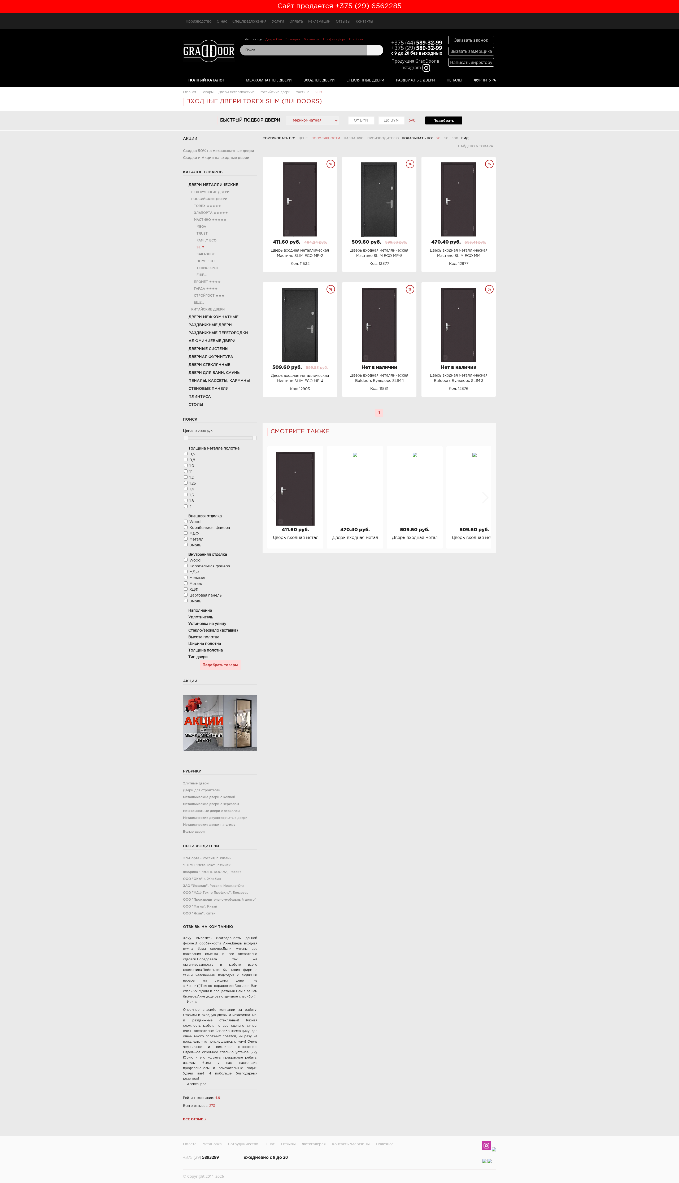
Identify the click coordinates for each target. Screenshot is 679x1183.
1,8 (191, 501)
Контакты (364, 21)
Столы (196, 404)
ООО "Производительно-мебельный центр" (219, 899)
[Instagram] (486, 1146)
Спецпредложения (249, 21)
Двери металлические (213, 185)
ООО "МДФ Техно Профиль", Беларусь (215, 892)
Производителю (383, 138)
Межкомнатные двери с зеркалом (211, 811)
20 (438, 138)
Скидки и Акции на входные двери (216, 157)
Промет (201, 281)
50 (446, 138)
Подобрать (443, 120)
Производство (198, 21)
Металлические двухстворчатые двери (215, 818)
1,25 (192, 483)
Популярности (325, 138)
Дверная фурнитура (211, 357)
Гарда (199, 288)
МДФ (194, 533)
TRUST (202, 233)
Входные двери (319, 80)
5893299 (201, 1157)
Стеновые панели (209, 388)
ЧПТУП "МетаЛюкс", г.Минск (206, 865)
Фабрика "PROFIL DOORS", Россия (212, 872)
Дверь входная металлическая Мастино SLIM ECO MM (355, 538)
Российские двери (209, 199)
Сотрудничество (243, 1143)
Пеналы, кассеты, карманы (219, 380)
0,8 (192, 460)
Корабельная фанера (209, 527)
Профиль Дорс (334, 39)
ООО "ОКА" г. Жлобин (202, 879)
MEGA (201, 226)
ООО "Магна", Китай (200, 906)
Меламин (198, 578)
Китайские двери (208, 309)
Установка (212, 1143)
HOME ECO (206, 261)
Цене (303, 138)
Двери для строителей (201, 790)
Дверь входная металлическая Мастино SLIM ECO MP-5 (414, 538)
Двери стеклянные (209, 364)
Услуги (278, 21)
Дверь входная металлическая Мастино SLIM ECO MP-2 (295, 538)
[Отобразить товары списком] (482, 138)
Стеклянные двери (365, 80)
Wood (195, 522)
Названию (354, 138)
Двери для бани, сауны (215, 372)
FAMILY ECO (206, 240)
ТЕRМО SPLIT (208, 268)
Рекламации (319, 21)
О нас (222, 21)
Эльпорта (292, 39)
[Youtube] (494, 1149)
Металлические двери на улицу (209, 824)
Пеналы (454, 80)
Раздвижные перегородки (218, 333)
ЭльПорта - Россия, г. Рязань (207, 858)
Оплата (296, 21)
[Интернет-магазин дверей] (209, 51)
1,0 (191, 466)
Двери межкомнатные (213, 317)
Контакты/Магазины (351, 1143)
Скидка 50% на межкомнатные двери (218, 151)
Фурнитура (485, 80)
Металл (196, 539)
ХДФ (193, 589)
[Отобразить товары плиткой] (475, 138)
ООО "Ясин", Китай (199, 913)
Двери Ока (273, 39)
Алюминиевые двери (212, 341)
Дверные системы (208, 349)
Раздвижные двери (415, 80)
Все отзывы (195, 1119)
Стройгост (204, 295)
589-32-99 (416, 42)
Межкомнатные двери (269, 80)
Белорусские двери (210, 192)
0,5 (192, 454)
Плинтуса (200, 396)
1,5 (191, 495)
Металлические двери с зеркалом (211, 804)
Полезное (385, 1143)
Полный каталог (206, 80)
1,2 (191, 477)
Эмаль (195, 545)
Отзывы (343, 21)
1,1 (191, 471)
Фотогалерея (314, 1143)
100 (455, 138)
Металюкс (312, 39)
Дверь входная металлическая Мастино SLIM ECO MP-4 (474, 538)
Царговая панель (205, 595)
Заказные (206, 254)
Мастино (202, 219)
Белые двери (194, 831)
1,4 (191, 489)
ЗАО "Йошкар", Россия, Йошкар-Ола (213, 885)
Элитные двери (196, 783)
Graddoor (356, 39)
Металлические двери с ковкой (209, 797)
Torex (200, 206)
